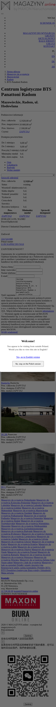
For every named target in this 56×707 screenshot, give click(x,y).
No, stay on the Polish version (28, 364)
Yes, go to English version (28, 357)
